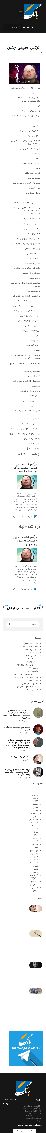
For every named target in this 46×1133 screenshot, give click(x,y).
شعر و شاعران (32, 683)
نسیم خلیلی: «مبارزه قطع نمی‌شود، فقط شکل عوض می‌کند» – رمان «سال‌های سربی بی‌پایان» (16, 714)
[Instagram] (28, 27)
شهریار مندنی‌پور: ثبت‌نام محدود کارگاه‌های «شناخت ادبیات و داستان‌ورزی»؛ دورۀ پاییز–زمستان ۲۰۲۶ (18, 743)
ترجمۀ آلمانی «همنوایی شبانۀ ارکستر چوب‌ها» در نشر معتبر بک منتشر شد (17, 772)
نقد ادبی (34, 689)
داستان (35, 662)
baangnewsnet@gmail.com (30, 1125)
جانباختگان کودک (26, 674)
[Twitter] (24, 27)
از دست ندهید (32, 646)
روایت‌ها (35, 671)
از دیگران (34, 649)
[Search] (9, 624)
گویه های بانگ (27, 686)
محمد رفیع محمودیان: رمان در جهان (16, 728)
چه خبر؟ (35, 658)
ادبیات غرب (33, 643)
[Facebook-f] (32, 27)
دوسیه (35, 668)
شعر (36, 680)
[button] (20, 12)
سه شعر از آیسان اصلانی (19, 756)
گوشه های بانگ (26, 665)
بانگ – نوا (34, 655)
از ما (36, 652)
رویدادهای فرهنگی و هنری (27, 677)
